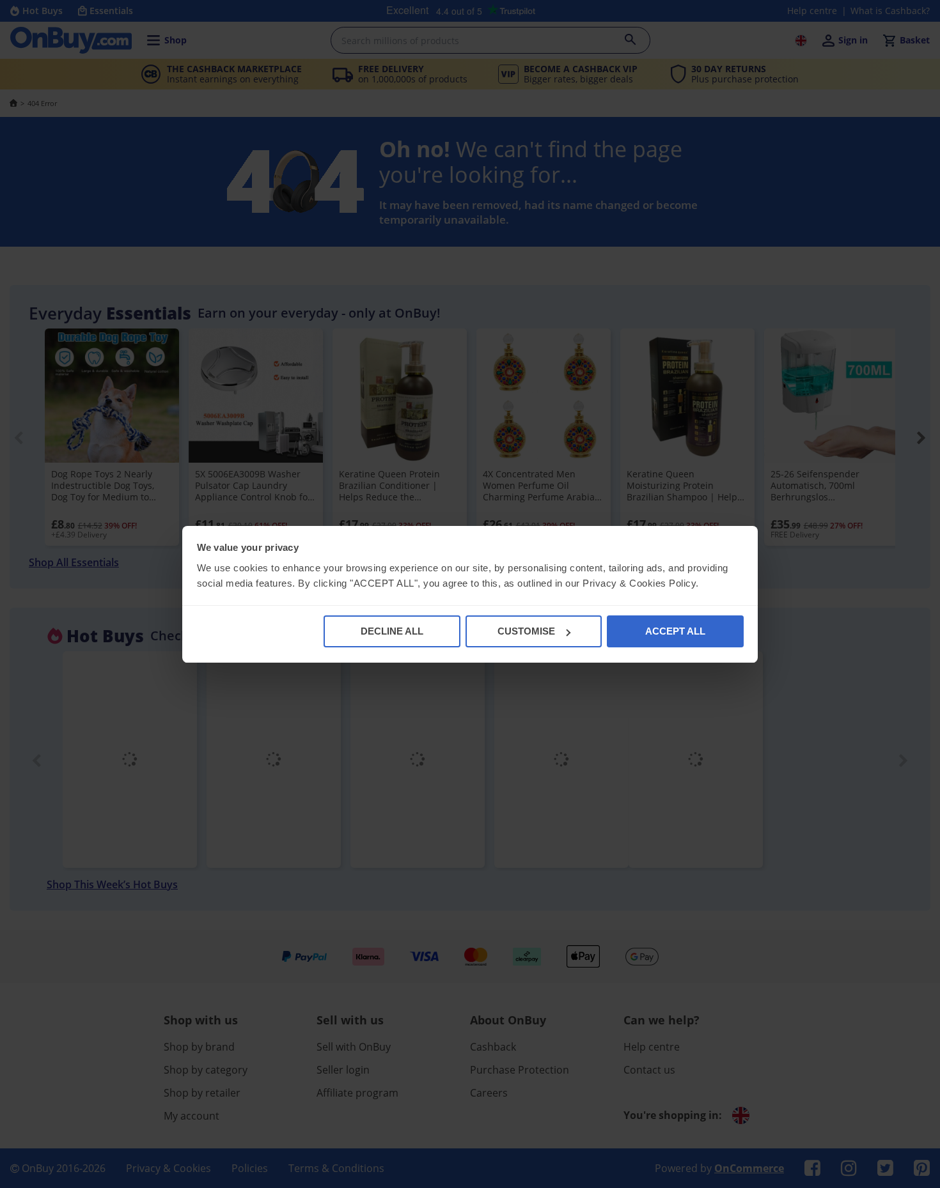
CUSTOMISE (526, 631)
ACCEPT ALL (675, 631)
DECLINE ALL (392, 631)
